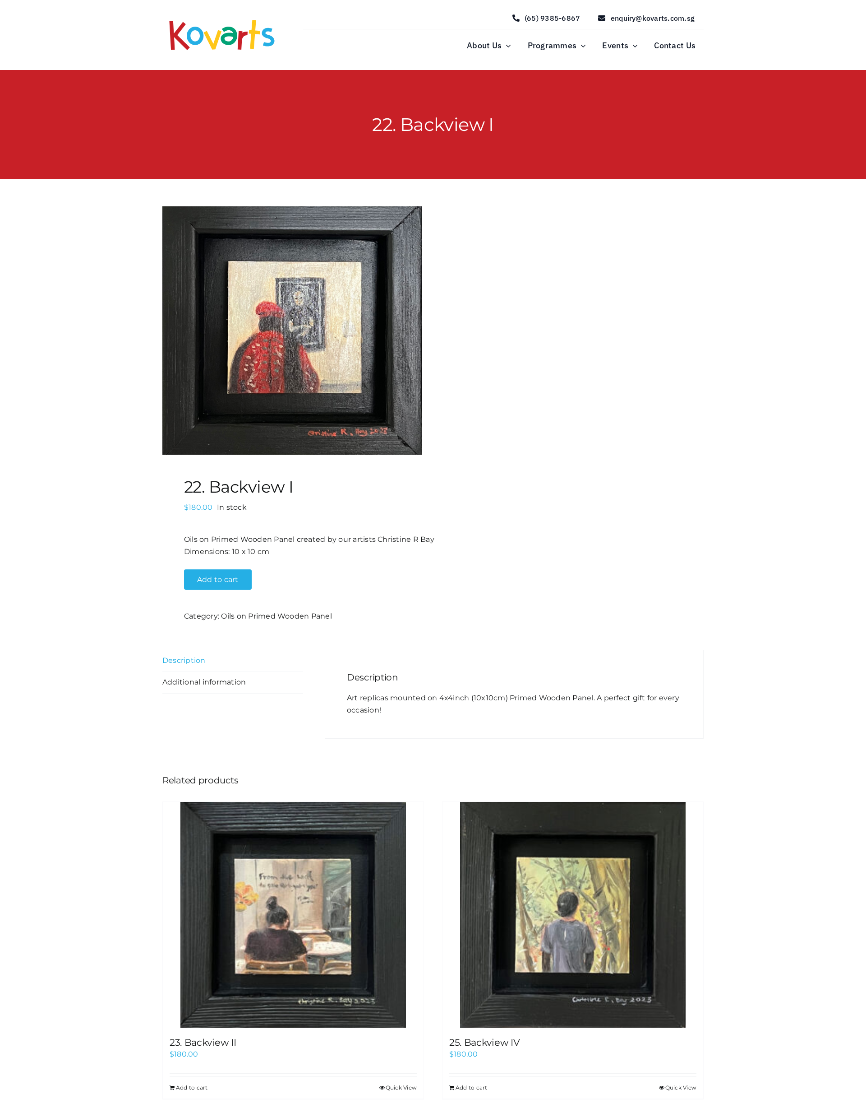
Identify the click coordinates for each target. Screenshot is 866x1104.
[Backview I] (292, 330)
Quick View (401, 1087)
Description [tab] (184, 660)
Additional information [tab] (204, 682)
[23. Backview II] (293, 915)
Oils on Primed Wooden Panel (276, 616)
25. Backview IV (484, 1042)
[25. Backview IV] (572, 915)
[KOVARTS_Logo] (221, 18)
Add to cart (218, 579)
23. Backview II (203, 1042)
